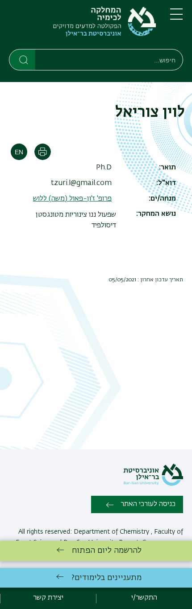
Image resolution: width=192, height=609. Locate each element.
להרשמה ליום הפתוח (107, 551)
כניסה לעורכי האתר (148, 504)
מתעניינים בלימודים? (106, 578)
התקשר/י (144, 597)
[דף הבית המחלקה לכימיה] (82, 26)
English (19, 152)
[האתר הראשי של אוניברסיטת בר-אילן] (153, 484)
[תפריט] (176, 17)
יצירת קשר (48, 597)
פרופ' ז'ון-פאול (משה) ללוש (72, 198)
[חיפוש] (22, 59)
